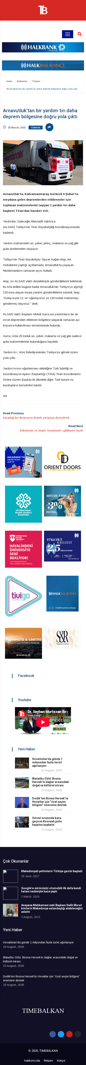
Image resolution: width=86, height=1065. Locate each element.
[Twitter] (61, 1034)
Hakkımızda (32, 1060)
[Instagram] (78, 1034)
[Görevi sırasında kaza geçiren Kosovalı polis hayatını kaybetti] (22, 822)
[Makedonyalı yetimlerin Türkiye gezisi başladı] (10, 876)
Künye (61, 1060)
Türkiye (36, 81)
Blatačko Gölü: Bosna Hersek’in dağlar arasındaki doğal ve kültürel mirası (50, 782)
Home (9, 81)
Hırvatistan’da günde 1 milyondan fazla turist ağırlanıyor (47, 762)
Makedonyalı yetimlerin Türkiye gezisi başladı (51, 871)
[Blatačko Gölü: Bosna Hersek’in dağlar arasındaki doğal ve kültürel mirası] (22, 782)
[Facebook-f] (52, 1034)
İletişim (48, 1060)
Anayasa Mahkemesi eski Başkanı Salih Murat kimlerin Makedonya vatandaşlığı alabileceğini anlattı (52, 908)
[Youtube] (69, 1034)
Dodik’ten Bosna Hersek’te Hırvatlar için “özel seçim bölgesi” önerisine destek (50, 801)
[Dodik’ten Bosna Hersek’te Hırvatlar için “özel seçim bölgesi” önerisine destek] (22, 802)
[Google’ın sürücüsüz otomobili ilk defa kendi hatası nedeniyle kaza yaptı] (10, 893)
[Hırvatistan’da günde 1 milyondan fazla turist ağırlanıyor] (22, 763)
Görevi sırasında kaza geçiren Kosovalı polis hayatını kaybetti (47, 821)
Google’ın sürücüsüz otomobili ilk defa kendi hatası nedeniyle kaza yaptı (51, 890)
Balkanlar (22, 81)
